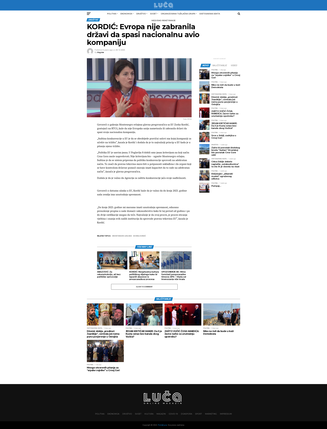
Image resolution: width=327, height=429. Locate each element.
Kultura (148, 414)
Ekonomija (126, 14)
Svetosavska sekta (209, 14)
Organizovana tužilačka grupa (178, 14)
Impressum (226, 414)
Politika (111, 14)
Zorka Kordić (140, 236)
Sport (198, 414)
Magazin (161, 414)
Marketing (211, 414)
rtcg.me (100, 52)
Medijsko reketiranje (163, 20)
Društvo (141, 14)
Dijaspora (186, 414)
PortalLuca (162, 425)
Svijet (153, 14)
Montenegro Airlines (122, 236)
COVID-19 (173, 414)
